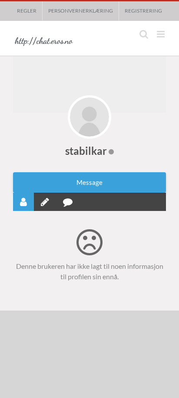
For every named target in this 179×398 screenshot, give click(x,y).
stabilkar (86, 150)
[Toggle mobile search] (143, 34)
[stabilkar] (89, 117)
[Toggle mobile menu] (161, 34)
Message (89, 182)
